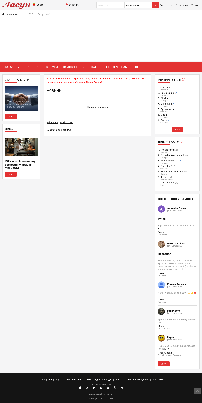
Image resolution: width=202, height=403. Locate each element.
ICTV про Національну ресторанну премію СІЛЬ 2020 (20, 164)
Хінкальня (166, 103)
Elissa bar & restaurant (172, 155)
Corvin (161, 232)
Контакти (158, 379)
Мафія (164, 114)
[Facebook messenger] (101, 388)
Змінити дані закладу (99, 379)
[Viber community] (115, 388)
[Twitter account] (94, 388)
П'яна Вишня (167, 182)
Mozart (161, 326)
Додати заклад (73, 379)
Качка (163, 177)
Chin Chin (165, 87)
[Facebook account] (80, 388)
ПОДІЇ (31, 14)
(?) (183, 79)
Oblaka (164, 98)
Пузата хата (167, 109)
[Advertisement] (101, 40)
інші (11, 116)
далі (177, 129)
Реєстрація (181, 5)
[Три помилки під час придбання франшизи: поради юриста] (21, 109)
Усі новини (52, 122)
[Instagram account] (87, 388)
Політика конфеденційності (101, 394)
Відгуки (52, 67)
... (181, 269)
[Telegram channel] (108, 388)
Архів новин (66, 122)
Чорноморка (167, 93)
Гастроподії (44, 14)
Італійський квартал (171, 171)
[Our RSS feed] (122, 388)
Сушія (163, 120)
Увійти (194, 5)
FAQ (118, 379)
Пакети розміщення (137, 379)
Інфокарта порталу (48, 379)
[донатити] (66, 5)
